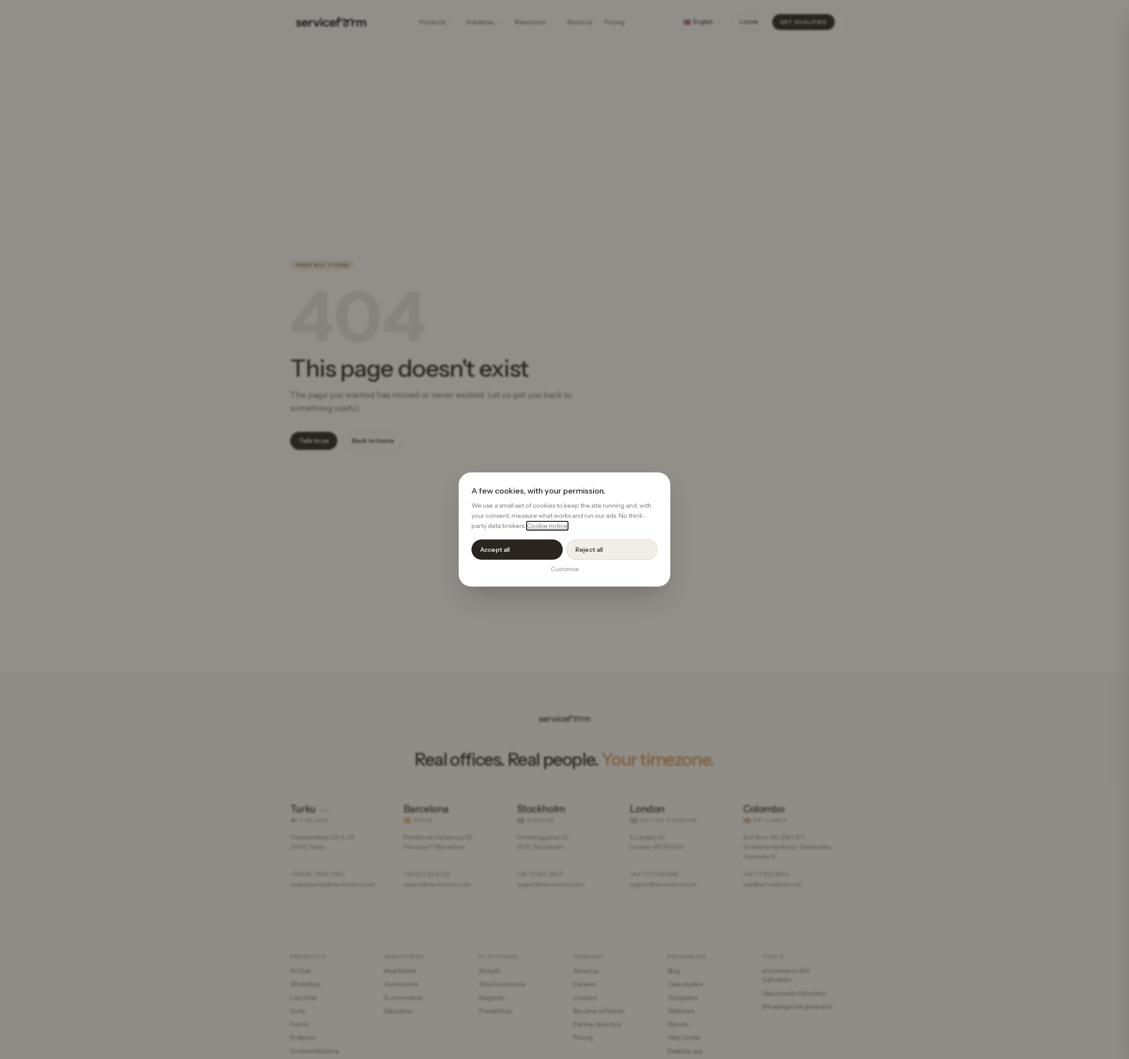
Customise (565, 569)
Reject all (589, 550)
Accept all (495, 550)
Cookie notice (547, 526)
